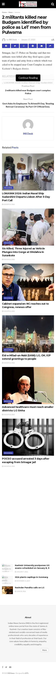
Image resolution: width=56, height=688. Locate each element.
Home (4, 12)
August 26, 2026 (9, 204)
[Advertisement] (22, 518)
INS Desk (13, 40)
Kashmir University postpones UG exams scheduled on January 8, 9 (32, 566)
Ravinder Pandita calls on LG (29, 587)
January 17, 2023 (28, 40)
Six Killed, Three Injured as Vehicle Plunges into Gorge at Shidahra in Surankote (23, 252)
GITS (26, 673)
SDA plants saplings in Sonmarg (31, 577)
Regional (8, 188)
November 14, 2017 (23, 581)
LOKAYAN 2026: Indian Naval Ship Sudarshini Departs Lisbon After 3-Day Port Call (26, 197)
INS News (11, 673)
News (11, 12)
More (44, 650)
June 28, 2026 (21, 591)
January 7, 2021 (22, 572)
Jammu (17, 12)
